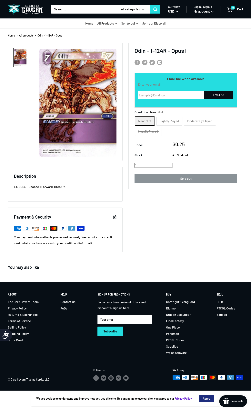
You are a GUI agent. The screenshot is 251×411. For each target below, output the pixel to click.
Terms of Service (19, 321)
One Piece (173, 327)
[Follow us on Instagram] (111, 378)
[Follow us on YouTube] (126, 378)
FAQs (63, 308)
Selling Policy (17, 327)
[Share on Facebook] (137, 62)
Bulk (220, 302)
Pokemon (172, 333)
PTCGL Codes (175, 340)
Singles (222, 314)
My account (202, 11)
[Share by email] (159, 62)
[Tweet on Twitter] (152, 62)
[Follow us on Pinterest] (118, 378)
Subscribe (110, 331)
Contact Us (67, 302)
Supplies (172, 346)
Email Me (218, 95)
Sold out (186, 178)
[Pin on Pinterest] (144, 62)
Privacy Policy (17, 308)
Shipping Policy (18, 333)
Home (11, 35)
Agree (206, 398)
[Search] (155, 9)
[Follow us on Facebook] (96, 378)
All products (26, 35)
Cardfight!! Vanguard (180, 302)
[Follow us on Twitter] (103, 378)
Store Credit (16, 340)
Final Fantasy (175, 321)
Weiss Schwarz (176, 352)
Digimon (171, 308)
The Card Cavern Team (23, 302)
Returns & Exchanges (23, 314)
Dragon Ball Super (178, 314)
